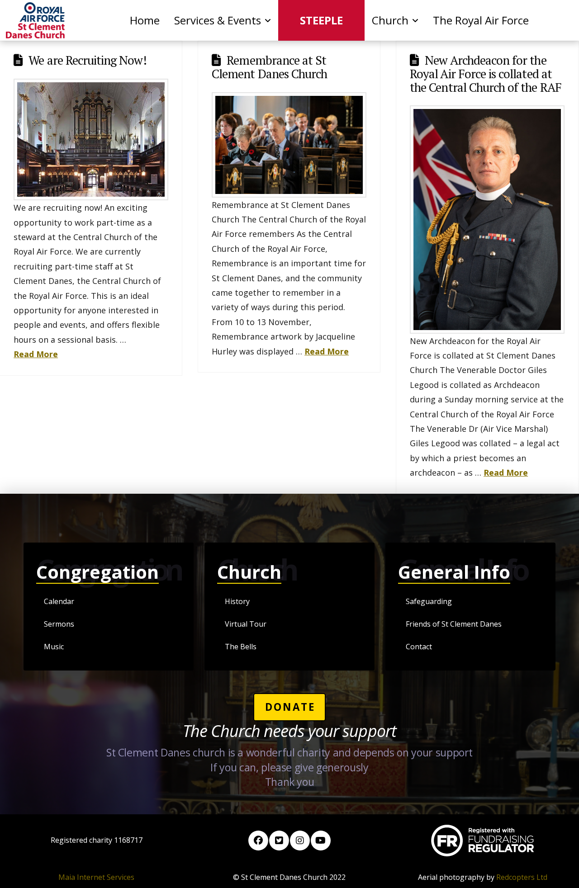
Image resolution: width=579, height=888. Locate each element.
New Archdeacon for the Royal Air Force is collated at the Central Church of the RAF (485, 73)
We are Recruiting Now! (87, 60)
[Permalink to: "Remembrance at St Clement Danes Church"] (289, 145)
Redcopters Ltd (521, 877)
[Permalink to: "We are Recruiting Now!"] (91, 139)
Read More (36, 354)
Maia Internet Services (96, 877)
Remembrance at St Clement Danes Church (269, 67)
